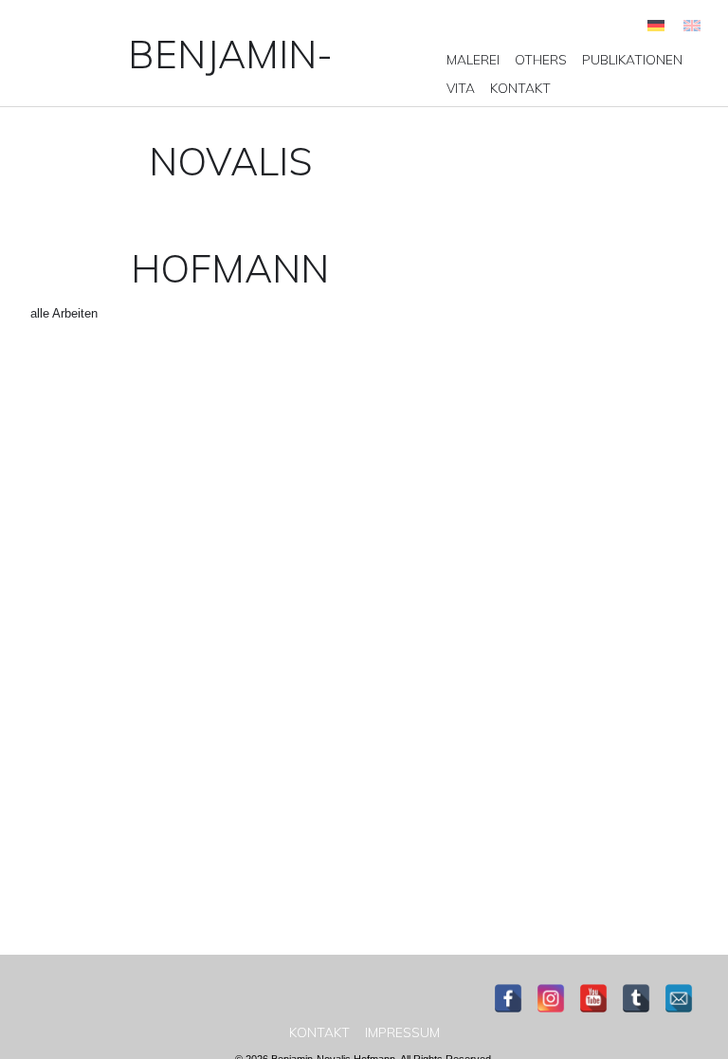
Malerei (473, 59)
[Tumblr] (636, 998)
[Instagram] (551, 998)
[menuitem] (473, 60)
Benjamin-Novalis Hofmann (230, 160)
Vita (460, 88)
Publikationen (632, 59)
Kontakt (520, 88)
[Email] (678, 998)
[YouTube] (593, 998)
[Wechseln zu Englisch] (692, 25)
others (541, 59)
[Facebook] (508, 998)
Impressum (402, 1032)
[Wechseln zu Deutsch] (656, 25)
